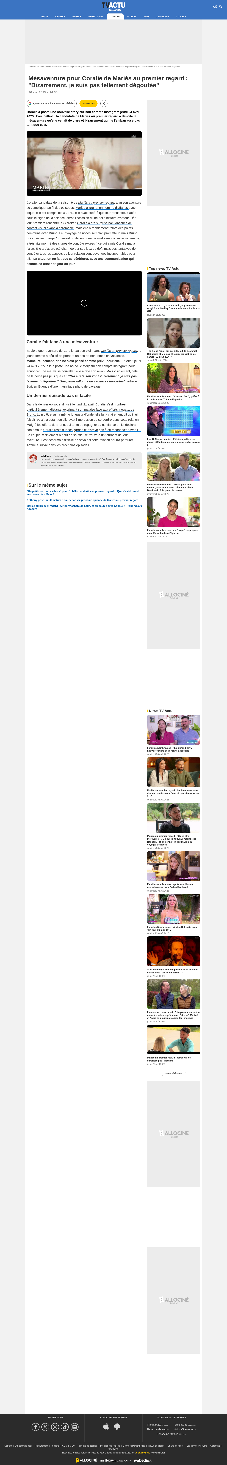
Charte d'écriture (176, 1446)
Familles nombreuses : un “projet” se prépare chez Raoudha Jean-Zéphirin (172, 531)
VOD (146, 16)
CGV (72, 1446)
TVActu (115, 16)
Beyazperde (154, 1429)
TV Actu (40, 67)
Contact (8, 1446)
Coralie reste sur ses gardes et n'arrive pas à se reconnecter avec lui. (92, 430)
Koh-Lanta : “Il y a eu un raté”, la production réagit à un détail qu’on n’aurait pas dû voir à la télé (173, 308)
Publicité (55, 1446)
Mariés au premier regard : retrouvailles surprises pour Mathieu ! (169, 1059)
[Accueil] (113, 6)
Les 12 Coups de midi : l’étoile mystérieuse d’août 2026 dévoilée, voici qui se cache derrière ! (173, 442)
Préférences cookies (110, 1446)
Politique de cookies (87, 1446)
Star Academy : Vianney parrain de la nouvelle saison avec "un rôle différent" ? (172, 971)
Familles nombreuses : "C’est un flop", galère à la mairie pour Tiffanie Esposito (173, 398)
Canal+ (181, 16)
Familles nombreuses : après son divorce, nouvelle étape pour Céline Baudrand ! (170, 886)
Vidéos (131, 16)
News (44, 16)
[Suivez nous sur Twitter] (45, 1427)
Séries (76, 16)
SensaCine (181, 1424)
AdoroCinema (182, 1429)
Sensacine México (167, 1433)
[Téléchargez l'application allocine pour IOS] (108, 1426)
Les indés (162, 16)
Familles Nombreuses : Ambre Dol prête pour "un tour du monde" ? (172, 928)
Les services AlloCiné (197, 1446)
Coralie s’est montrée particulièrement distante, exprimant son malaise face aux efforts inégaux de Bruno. (80, 409)
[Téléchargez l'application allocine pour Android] (119, 1426)
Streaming (95, 16)
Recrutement (41, 1446)
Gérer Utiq (215, 1446)
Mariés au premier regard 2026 (76, 67)
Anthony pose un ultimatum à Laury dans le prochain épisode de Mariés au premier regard (82, 500)
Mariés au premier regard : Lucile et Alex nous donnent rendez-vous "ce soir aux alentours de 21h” (173, 793)
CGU (64, 1446)
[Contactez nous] (75, 1427)
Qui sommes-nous (23, 1446)
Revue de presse (156, 1446)
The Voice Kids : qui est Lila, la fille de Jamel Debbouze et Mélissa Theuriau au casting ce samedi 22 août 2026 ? (172, 354)
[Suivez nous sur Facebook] (36, 1427)
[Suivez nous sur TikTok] (65, 1427)
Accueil (31, 67)
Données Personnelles (134, 1446)
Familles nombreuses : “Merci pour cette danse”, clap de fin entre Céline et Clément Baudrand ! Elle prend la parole (170, 487)
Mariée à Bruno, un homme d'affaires (102, 207)
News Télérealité (53, 67)
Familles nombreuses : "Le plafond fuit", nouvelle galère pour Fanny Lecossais (169, 749)
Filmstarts (153, 1424)
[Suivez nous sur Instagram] (55, 1427)
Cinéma (60, 16)
